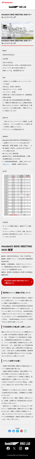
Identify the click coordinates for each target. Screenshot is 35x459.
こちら (7, 164)
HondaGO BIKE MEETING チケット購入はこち (16, 282)
